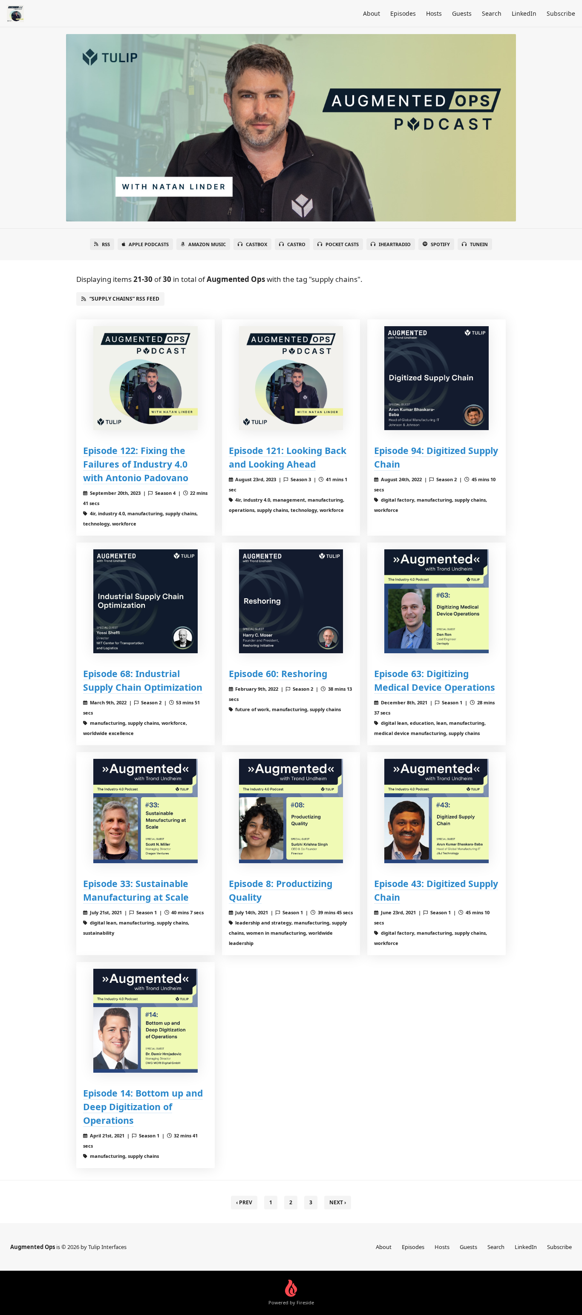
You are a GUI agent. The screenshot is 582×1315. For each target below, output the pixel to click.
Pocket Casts (342, 244)
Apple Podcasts (149, 244)
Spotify (440, 244)
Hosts (434, 13)
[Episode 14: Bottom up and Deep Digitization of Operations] (145, 1021)
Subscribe (561, 13)
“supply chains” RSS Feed (124, 298)
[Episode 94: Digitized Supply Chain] (436, 378)
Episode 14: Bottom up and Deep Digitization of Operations (143, 1106)
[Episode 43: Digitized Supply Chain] (436, 811)
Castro (296, 244)
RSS (106, 244)
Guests (462, 13)
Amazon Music (207, 244)
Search (491, 13)
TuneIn (479, 244)
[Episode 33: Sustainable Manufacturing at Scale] (145, 811)
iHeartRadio (395, 244)
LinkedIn (524, 13)
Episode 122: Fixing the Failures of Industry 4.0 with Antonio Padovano (135, 464)
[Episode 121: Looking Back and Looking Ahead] (291, 378)
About (371, 13)
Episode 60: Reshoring (278, 673)
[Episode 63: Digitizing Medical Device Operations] (436, 601)
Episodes (403, 13)
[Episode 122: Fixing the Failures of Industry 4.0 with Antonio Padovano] (145, 378)
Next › (337, 1202)
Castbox (256, 244)
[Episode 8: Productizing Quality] (291, 811)
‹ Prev (244, 1202)
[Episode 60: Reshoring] (291, 601)
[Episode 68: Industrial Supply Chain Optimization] (145, 601)
